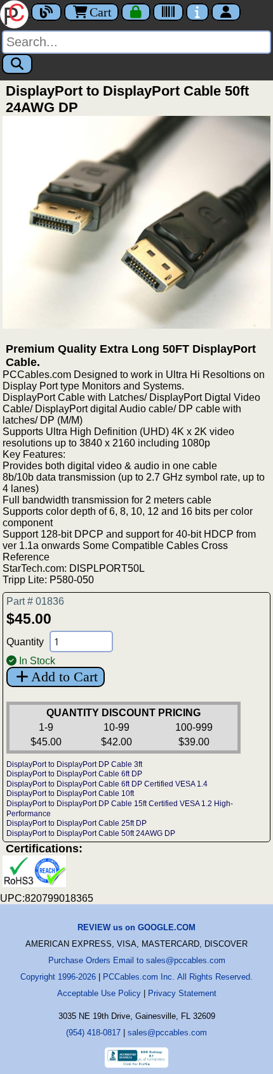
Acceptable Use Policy (99, 993)
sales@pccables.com (167, 1032)
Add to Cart (64, 677)
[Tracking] (168, 12)
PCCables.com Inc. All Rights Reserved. (178, 977)
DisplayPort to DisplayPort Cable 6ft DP (74, 773)
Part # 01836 (35, 601)
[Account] (226, 12)
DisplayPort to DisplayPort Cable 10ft (70, 793)
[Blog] (46, 12)
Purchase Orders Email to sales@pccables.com (136, 960)
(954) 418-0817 (93, 1032)
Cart (101, 12)
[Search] (17, 64)
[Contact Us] (197, 12)
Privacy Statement (182, 993)
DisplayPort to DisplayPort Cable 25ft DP (76, 823)
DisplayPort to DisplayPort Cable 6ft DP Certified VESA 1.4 (107, 784)
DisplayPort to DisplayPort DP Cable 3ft (74, 764)
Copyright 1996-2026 (58, 977)
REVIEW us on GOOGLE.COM (136, 927)
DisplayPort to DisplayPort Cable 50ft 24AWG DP (90, 833)
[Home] (15, 13)
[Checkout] (135, 12)
